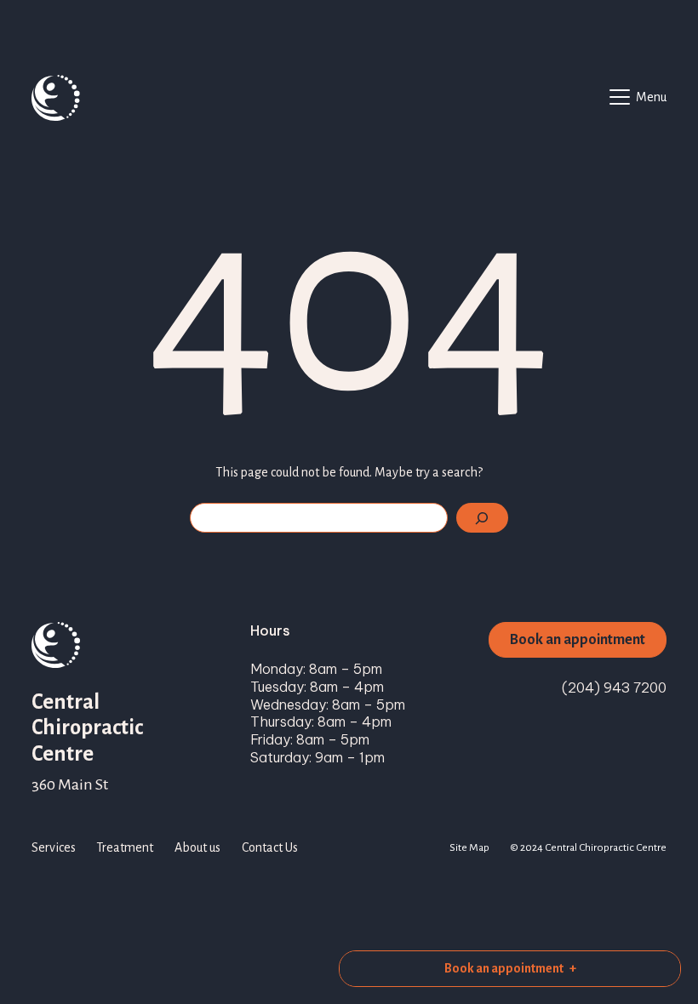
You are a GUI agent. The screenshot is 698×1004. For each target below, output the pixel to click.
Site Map (469, 847)
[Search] (481, 518)
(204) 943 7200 (614, 687)
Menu (651, 97)
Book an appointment (577, 639)
